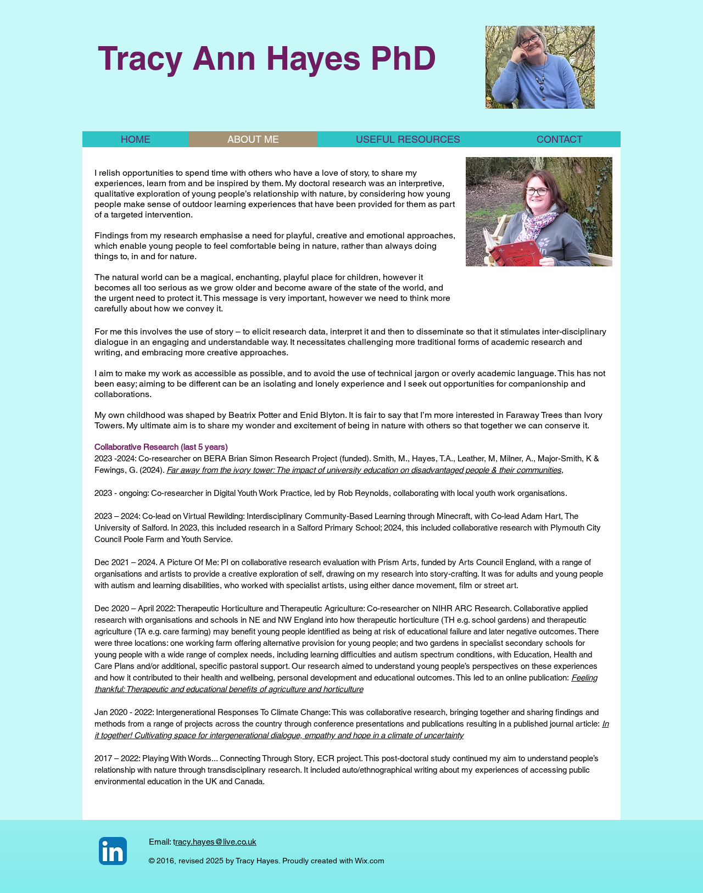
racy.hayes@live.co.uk (215, 841)
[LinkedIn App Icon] (113, 851)
